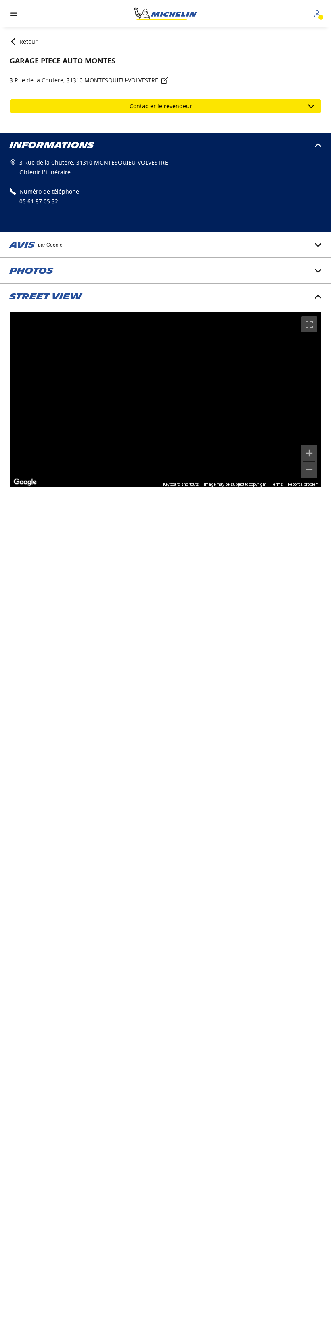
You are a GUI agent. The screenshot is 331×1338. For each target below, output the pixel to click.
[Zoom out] (309, 470)
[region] (165, 399)
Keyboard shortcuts (181, 484)
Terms (277, 484)
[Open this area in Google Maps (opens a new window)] (25, 482)
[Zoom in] (309, 453)
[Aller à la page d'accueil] (165, 13)
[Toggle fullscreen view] (309, 324)
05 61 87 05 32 (38, 201)
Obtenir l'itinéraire (45, 172)
